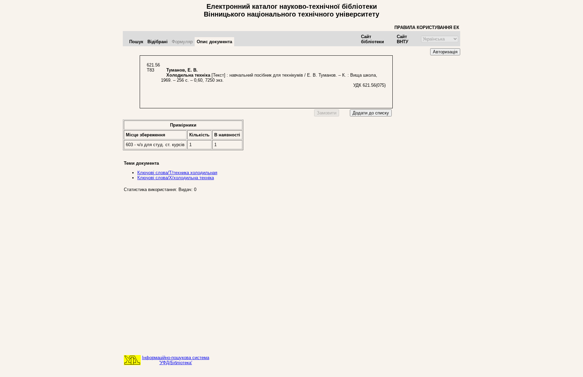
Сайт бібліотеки (372, 39)
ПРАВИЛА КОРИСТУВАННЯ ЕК (426, 27)
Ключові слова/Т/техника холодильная (177, 172)
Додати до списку (371, 112)
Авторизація (445, 51)
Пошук (136, 41)
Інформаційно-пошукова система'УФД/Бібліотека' (175, 360)
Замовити (326, 112)
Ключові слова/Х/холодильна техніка (175, 177)
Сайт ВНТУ (402, 39)
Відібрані (157, 41)
